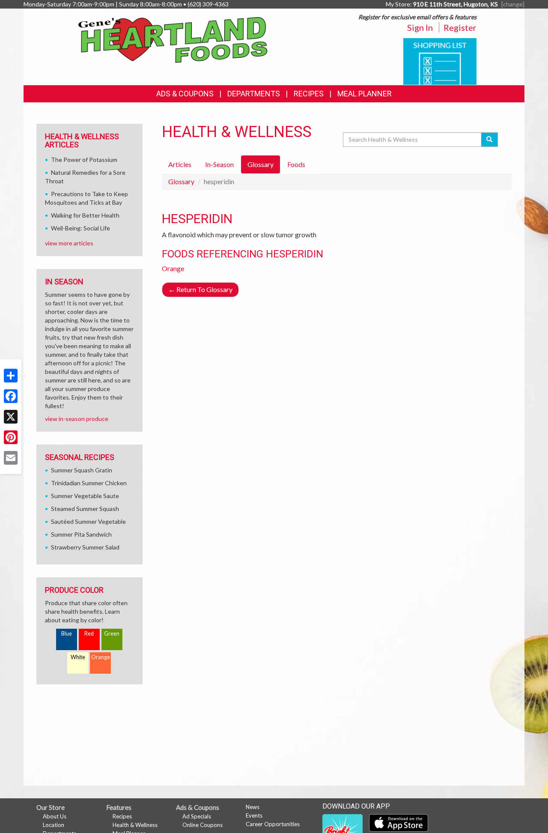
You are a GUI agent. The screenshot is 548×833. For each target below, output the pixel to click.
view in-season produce (76, 418)
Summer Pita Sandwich (81, 534)
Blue (66, 633)
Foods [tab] (296, 164)
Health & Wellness (135, 824)
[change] (512, 4)
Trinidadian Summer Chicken (89, 483)
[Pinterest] (10, 437)
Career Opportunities (273, 824)
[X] (10, 416)
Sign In (420, 27)
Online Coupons (202, 824)
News (252, 806)
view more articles (69, 243)
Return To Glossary (200, 289)
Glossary (181, 181)
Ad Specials (196, 816)
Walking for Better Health (85, 215)
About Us (54, 816)
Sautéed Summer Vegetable (88, 521)
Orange (173, 268)
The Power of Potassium (84, 159)
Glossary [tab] (260, 164)
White (78, 657)
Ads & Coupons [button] (185, 93)
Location (53, 824)
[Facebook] (10, 396)
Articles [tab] (179, 164)
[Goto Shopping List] (440, 60)
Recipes (309, 93)
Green (111, 633)
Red (89, 633)
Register (460, 27)
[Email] (10, 457)
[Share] (10, 375)
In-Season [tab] (219, 164)
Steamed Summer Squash (85, 508)
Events (254, 815)
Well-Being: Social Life (80, 228)
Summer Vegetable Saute (85, 495)
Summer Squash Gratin (81, 470)
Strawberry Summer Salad (85, 547)
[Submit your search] (489, 139)
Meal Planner (364, 93)
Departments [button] (253, 93)
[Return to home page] (173, 39)
